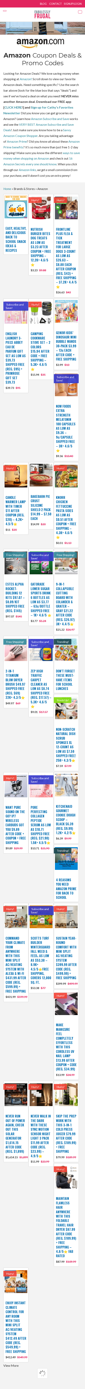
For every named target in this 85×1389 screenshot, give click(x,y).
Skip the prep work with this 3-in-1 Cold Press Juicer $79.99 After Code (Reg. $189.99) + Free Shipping (66, 1136)
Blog (43, 3)
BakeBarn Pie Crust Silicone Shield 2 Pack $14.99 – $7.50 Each (41, 510)
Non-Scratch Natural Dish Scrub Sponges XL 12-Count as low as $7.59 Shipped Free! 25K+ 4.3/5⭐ (66, 747)
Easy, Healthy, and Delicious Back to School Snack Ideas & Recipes (16, 239)
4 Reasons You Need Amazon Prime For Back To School (66, 889)
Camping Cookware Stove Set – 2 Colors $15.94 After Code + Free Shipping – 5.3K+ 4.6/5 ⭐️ (40, 354)
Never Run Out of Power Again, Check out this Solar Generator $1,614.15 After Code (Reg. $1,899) (16, 1136)
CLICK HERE (13, 107)
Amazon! (26, 79)
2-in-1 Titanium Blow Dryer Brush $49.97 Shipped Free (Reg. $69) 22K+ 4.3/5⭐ (15, 687)
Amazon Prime (17, 141)
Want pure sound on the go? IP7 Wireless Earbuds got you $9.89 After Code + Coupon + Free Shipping (16, 827)
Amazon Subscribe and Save (50, 119)
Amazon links (27, 170)
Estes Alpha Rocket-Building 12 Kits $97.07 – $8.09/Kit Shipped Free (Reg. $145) (15, 600)
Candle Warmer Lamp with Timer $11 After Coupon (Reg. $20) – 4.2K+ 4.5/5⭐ (16, 513)
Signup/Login (73, 3)
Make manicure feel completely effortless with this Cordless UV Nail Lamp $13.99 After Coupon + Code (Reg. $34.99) (66, 1049)
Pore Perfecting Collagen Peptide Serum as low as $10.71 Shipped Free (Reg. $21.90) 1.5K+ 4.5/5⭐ (41, 827)
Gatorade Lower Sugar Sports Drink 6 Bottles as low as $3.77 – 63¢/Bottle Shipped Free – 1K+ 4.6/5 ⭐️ (41, 602)
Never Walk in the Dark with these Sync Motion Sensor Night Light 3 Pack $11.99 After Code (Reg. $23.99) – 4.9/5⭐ (41, 1138)
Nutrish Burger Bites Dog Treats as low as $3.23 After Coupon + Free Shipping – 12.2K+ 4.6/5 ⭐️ (41, 249)
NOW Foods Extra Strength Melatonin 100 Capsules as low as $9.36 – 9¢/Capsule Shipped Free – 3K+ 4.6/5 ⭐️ (66, 431)
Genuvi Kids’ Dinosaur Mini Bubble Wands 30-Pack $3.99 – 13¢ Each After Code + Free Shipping (66, 348)
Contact (55, 3)
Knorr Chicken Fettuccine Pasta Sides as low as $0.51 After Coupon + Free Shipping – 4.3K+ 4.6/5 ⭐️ (66, 520)
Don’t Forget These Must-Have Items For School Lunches (65, 680)
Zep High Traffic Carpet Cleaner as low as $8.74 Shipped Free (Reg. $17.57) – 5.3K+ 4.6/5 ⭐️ (41, 691)
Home (7, 189)
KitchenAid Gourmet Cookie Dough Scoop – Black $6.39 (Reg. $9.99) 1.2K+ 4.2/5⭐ (66, 822)
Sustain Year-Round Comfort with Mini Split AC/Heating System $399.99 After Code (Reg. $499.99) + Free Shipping (66, 960)
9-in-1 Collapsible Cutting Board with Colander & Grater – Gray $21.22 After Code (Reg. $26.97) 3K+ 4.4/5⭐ (65, 606)
